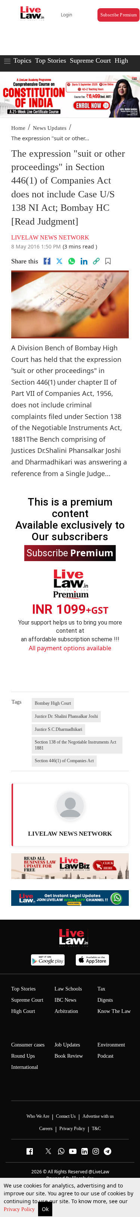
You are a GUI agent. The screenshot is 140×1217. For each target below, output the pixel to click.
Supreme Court (90, 60)
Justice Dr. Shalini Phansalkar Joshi (66, 716)
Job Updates (67, 1045)
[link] (96, 261)
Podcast (105, 1056)
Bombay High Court (53, 703)
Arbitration (66, 1011)
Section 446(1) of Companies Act (64, 760)
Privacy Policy (20, 1209)
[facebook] (47, 261)
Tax (101, 989)
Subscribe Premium (118, 15)
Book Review (69, 1056)
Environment (111, 1045)
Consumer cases (27, 1045)
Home (18, 128)
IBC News (65, 1000)
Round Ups (23, 1056)
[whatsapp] (71, 261)
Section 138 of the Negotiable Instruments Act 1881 (75, 745)
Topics (22, 60)
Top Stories (50, 60)
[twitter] (59, 261)
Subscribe (70, 552)
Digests (105, 1000)
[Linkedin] (84, 261)
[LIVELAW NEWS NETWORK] (70, 806)
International (24, 1067)
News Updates (49, 128)
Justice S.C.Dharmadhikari (58, 729)
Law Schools (68, 989)
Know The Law (114, 1011)
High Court (23, 1011)
